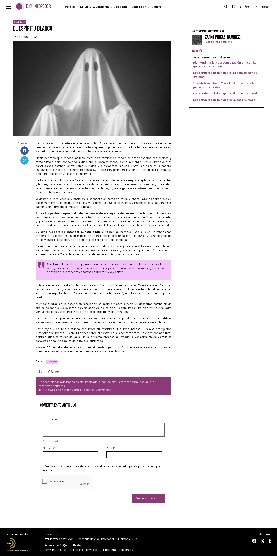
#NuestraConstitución (59, 539)
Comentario (51, 419)
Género (156, 6)
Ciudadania (101, 6)
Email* (110, 448)
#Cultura (19, 22)
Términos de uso (56, 549)
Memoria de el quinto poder (95, 539)
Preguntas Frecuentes (118, 549)
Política (70, 6)
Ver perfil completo (218, 42)
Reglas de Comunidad (96, 389)
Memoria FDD (127, 539)
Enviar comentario (148, 498)
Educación (139, 6)
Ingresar (263, 6)
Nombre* (49, 448)
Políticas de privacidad (84, 549)
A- (241, 7)
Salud (84, 6)
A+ (246, 7)
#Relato (52, 361)
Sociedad (120, 6)
